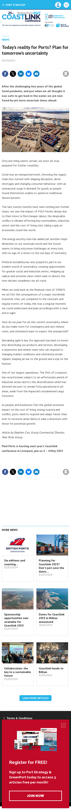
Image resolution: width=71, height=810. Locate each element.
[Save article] (66, 73)
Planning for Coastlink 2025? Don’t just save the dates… (51, 566)
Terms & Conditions (19, 718)
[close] (69, 66)
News (5, 39)
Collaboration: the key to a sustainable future (17, 672)
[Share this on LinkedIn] (20, 73)
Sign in (23, 66)
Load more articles (35, 698)
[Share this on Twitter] (13, 73)
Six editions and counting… (14, 562)
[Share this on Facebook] (5, 73)
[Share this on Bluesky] (28, 73)
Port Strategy (15, 4)
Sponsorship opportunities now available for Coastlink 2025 (16, 619)
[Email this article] (36, 73)
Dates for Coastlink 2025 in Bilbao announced (51, 618)
